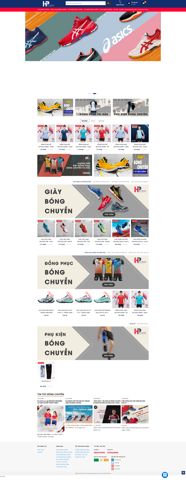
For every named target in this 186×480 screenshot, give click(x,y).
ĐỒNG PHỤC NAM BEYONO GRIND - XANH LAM (121, 147)
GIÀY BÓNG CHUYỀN (43, 9)
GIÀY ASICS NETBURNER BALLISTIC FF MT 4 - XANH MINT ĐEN (102, 313)
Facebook (118, 460)
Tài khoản (134, 2)
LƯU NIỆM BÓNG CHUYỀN (91, 9)
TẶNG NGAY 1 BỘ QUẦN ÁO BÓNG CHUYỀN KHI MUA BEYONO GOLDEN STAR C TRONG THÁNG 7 (107, 402)
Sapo (109, 473)
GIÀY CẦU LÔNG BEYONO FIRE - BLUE (46, 240)
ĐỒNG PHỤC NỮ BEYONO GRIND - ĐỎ (102, 146)
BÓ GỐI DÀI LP (46, 381)
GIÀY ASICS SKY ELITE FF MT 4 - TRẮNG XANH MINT (64, 313)
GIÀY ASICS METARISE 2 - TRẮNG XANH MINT (46, 311)
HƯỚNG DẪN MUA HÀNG (82, 450)
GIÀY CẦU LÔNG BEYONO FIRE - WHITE (65, 240)
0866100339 (120, 5)
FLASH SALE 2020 (143, 9)
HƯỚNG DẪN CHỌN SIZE (82, 452)
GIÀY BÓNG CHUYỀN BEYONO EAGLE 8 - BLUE (140, 240)
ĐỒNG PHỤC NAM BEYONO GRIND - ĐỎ (121, 311)
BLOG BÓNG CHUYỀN (106, 9)
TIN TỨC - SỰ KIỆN (119, 9)
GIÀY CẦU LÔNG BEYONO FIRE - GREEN (102, 240)
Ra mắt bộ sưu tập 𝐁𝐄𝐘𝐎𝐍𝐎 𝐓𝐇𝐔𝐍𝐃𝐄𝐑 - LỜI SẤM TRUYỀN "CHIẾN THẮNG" (50, 402)
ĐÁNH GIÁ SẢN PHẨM (131, 9)
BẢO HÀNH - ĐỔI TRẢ (81, 454)
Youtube (117, 469)
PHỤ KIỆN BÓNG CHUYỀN (75, 9)
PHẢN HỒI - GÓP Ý (80, 457)
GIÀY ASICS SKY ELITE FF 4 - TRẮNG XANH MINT (84, 313)
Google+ (117, 466)
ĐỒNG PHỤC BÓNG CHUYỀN (59, 9)
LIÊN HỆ (39, 452)
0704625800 (112, 452)
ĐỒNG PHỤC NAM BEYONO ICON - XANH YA (140, 147)
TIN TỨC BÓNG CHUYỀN (50, 394)
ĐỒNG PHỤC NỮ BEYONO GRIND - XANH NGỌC (83, 147)
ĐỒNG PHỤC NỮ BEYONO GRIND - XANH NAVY (64, 147)
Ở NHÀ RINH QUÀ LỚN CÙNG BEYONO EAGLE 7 (133, 402)
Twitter (117, 463)
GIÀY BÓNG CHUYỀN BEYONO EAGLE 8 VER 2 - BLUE (121, 242)
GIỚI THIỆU (40, 450)
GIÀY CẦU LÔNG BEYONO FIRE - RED (83, 240)
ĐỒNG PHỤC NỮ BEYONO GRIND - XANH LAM (46, 147)
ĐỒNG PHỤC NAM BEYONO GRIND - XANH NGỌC (139, 313)
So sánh (2, 476)
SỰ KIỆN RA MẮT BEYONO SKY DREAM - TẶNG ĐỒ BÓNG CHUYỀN (77, 402)
